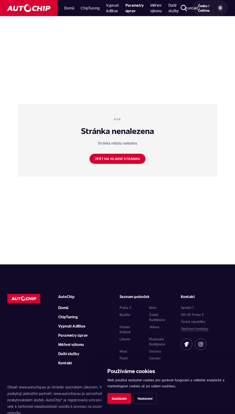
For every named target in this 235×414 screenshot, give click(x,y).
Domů (69, 8)
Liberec (125, 339)
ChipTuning (90, 8)
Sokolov (155, 358)
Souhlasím (119, 398)
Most (123, 351)
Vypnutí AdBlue (112, 8)
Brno (152, 307)
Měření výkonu (156, 8)
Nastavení (145, 398)
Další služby (173, 8)
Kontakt (65, 362)
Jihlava (154, 326)
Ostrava (155, 351)
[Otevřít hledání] (184, 8)
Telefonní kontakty (194, 328)
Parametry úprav (135, 8)
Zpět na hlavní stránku (117, 158)
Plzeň (124, 358)
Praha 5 (125, 307)
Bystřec (125, 314)
